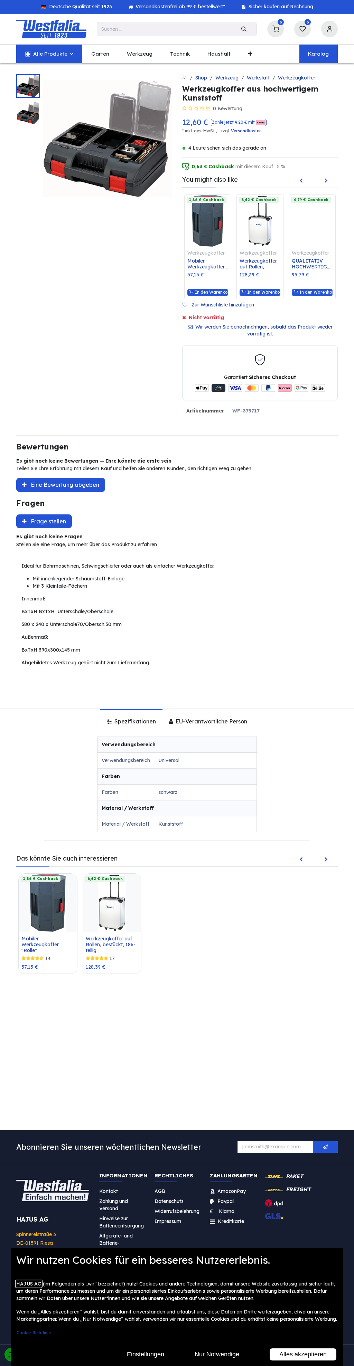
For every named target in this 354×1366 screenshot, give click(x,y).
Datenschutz (169, 1201)
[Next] (326, 181)
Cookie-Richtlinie (34, 1332)
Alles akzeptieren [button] (303, 1354)
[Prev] (301, 181)
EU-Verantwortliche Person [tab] (210, 721)
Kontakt (108, 1191)
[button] (239, 122)
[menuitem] (49, 54)
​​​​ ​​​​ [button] (325, 1147)
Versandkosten (246, 130)
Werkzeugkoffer (296, 78)
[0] (275, 28)
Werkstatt (258, 78)
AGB (160, 1191)
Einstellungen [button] (145, 1354)
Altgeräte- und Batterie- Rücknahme (116, 1242)
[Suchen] (244, 29)
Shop (201, 78)
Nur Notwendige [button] (217, 1354)
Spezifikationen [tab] (134, 721)
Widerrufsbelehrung (178, 1211)
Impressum (168, 1221)
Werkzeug (227, 78)
